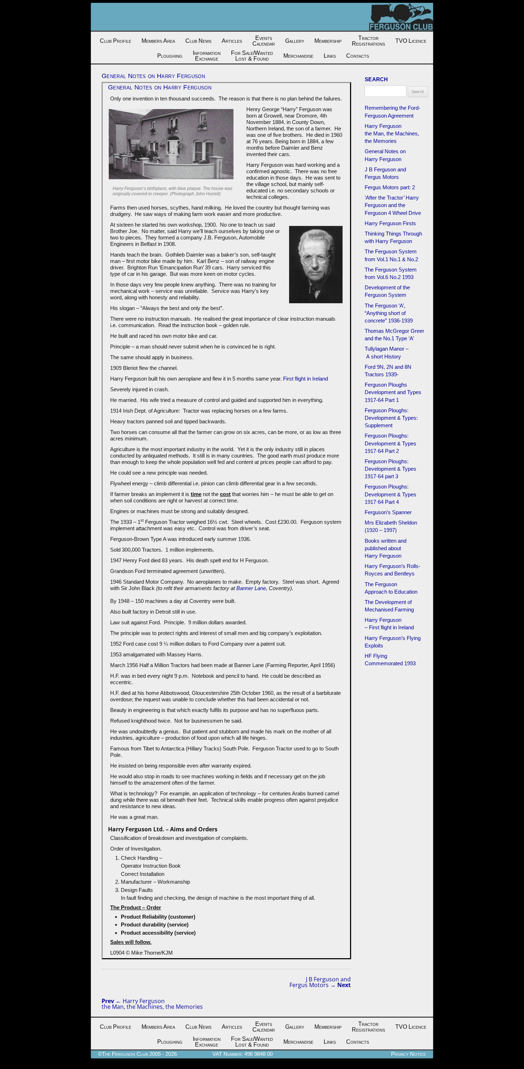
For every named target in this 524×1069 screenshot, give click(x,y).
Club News (198, 41)
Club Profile (115, 41)
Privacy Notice (408, 1054)
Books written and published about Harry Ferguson (385, 548)
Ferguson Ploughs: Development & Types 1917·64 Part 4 (390, 494)
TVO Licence (410, 41)
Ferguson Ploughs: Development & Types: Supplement (391, 417)
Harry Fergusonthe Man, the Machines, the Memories (152, 1004)
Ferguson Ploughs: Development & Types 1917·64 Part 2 (390, 443)
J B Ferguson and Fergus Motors (320, 982)
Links (330, 56)
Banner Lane (251, 588)
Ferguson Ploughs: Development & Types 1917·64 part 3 (390, 468)
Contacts (357, 56)
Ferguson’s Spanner (388, 512)
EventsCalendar (263, 41)
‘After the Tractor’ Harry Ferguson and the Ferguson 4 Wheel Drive (393, 205)
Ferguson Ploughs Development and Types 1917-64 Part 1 (393, 392)
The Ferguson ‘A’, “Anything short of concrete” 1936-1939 (389, 313)
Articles (232, 41)
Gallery (294, 41)
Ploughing (170, 56)
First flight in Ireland (305, 379)
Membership (327, 41)
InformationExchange (207, 56)
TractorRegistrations (368, 41)
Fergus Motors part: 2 (390, 187)
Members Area (158, 41)
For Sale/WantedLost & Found (252, 56)
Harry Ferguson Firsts (390, 223)
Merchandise (298, 56)
